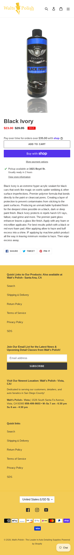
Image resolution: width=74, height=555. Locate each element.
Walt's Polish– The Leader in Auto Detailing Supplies (36, 540)
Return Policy (14, 303)
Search (11, 285)
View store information (19, 177)
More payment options (37, 161)
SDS (9, 331)
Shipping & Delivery (18, 294)
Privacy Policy (15, 322)
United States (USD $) (36, 499)
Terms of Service (16, 312)
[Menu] (68, 8)
